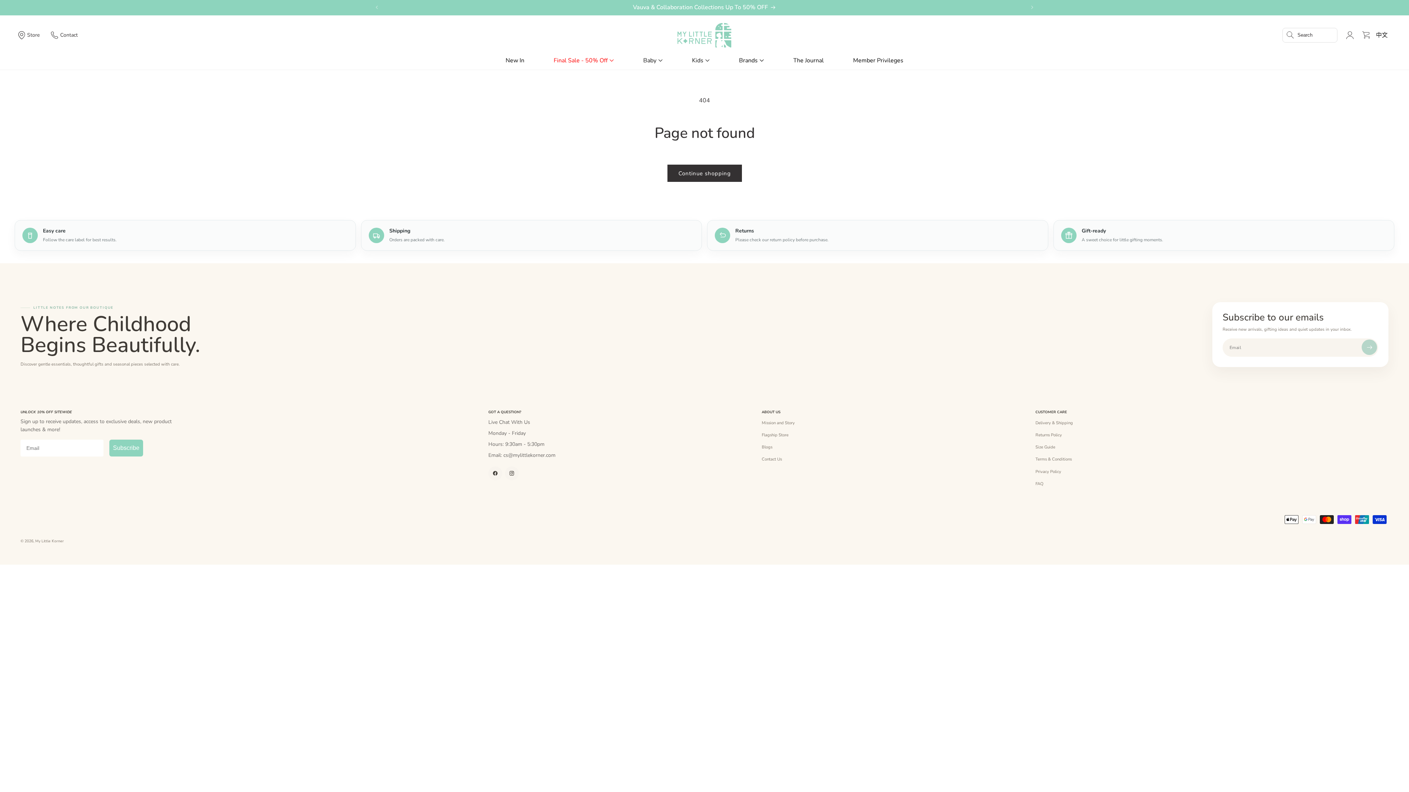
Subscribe (126, 448)
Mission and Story (778, 423)
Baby (649, 60)
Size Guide (1045, 447)
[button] (1309, 35)
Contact (69, 35)
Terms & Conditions (1053, 459)
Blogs (767, 447)
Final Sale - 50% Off (581, 60)
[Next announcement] (1032, 7)
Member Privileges (878, 60)
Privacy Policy (1048, 471)
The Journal (808, 60)
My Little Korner (49, 541)
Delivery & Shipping (1054, 423)
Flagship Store (775, 435)
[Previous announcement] (377, 7)
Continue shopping (704, 173)
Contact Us (772, 459)
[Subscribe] (1369, 347)
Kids (697, 60)
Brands (748, 60)
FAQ (1039, 484)
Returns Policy (1048, 435)
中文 (1382, 35)
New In (515, 60)
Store (33, 35)
